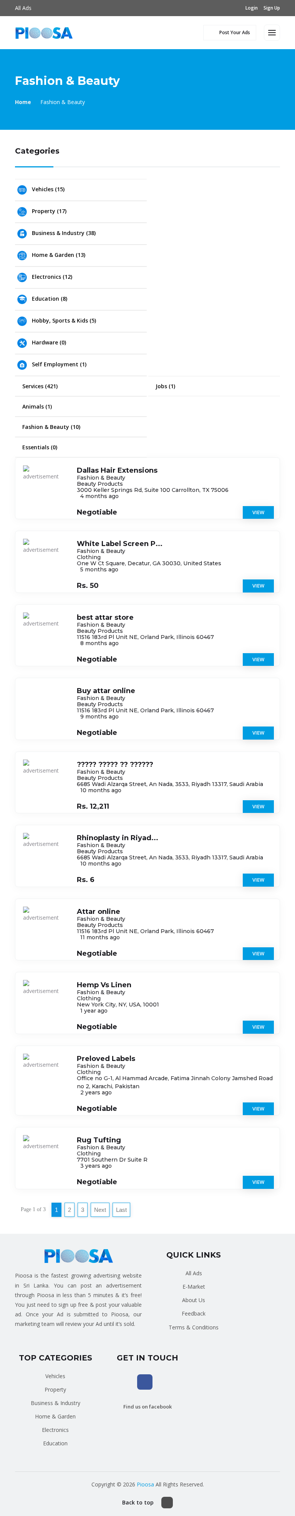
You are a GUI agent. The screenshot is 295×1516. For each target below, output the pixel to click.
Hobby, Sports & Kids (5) (63, 320)
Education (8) (48, 298)
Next (100, 1210)
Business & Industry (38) (63, 233)
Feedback (194, 1313)
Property (55, 1389)
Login (251, 8)
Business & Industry (55, 1403)
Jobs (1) (164, 386)
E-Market (193, 1286)
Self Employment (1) (58, 364)
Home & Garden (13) (57, 254)
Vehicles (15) (47, 189)
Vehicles (55, 1376)
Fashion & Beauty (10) (50, 426)
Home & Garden (55, 1416)
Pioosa (145, 1484)
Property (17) (48, 211)
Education (55, 1443)
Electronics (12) (51, 276)
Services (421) (39, 386)
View (258, 512)
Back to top (138, 1502)
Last (121, 1210)
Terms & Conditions (194, 1327)
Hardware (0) (48, 342)
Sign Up (272, 8)
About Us (193, 1300)
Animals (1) (36, 406)
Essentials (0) (39, 447)
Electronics (55, 1429)
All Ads (23, 8)
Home (23, 102)
